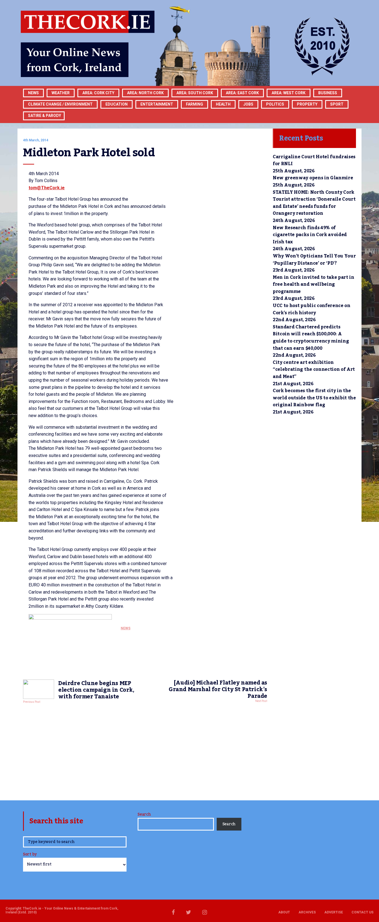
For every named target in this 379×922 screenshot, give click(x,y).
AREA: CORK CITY (98, 93)
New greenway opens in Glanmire (313, 177)
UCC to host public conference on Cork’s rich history (311, 309)
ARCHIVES (307, 912)
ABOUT (284, 912)
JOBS (248, 104)
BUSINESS (327, 93)
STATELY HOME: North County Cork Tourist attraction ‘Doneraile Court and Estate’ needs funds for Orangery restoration (314, 203)
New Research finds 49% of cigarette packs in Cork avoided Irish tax (310, 234)
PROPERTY (307, 104)
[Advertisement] (145, 750)
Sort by (30, 854)
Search (144, 814)
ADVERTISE (333, 912)
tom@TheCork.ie (47, 187)
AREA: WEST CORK (288, 93)
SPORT (336, 104)
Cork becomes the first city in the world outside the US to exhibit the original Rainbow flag (314, 397)
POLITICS (275, 104)
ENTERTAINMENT (156, 104)
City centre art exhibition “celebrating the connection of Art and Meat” (314, 369)
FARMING (194, 104)
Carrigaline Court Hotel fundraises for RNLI (314, 160)
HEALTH (223, 104)
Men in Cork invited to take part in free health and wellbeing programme (313, 284)
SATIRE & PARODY (44, 115)
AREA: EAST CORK (242, 93)
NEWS (125, 628)
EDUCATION (116, 104)
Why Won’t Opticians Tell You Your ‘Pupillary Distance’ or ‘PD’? (314, 260)
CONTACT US (362, 912)
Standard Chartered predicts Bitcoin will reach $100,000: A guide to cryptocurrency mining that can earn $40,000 (311, 338)
